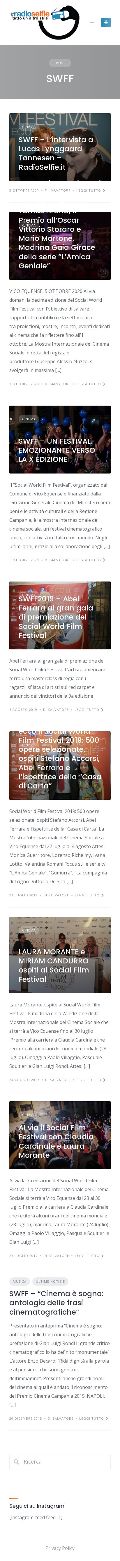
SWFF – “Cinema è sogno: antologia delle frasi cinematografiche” (56, 1303)
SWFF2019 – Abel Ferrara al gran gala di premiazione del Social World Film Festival (56, 617)
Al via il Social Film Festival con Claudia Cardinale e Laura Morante (56, 1141)
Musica (20, 1281)
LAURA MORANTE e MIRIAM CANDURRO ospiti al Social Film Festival (54, 965)
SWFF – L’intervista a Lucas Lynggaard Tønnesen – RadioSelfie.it (56, 153)
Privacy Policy (60, 1548)
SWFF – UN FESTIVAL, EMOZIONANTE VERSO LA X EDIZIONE (57, 450)
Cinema (29, 126)
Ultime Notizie (50, 1281)
